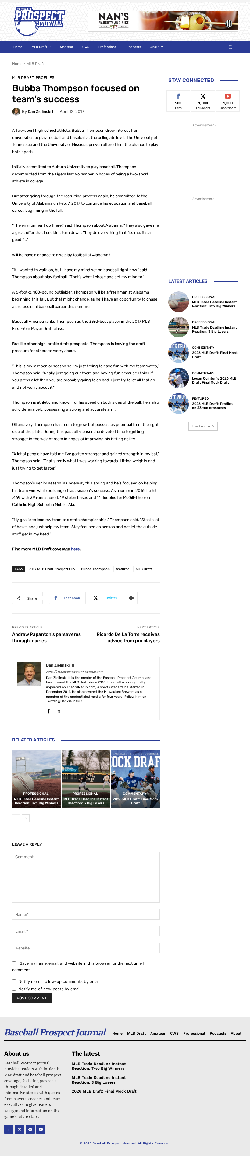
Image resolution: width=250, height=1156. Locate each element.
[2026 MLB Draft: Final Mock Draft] (135, 779)
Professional (35, 793)
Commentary (134, 793)
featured (123, 569)
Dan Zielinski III (42, 111)
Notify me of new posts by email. (49, 988)
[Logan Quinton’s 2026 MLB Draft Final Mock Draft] (178, 378)
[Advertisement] (203, 158)
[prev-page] (16, 818)
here (75, 549)
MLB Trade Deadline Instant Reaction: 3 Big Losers (85, 801)
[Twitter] (59, 710)
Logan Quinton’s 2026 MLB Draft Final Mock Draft (214, 380)
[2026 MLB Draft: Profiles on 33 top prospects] (178, 403)
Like (178, 95)
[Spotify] (30, 1129)
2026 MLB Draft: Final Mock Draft (135, 801)
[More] (131, 598)
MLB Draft (35, 63)
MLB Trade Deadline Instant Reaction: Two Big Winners (36, 801)
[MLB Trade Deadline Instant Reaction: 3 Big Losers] (86, 779)
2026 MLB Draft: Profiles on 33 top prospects (212, 406)
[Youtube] (40, 1129)
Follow (203, 95)
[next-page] (26, 818)
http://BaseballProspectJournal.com (74, 672)
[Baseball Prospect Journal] (45, 21)
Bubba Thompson (95, 569)
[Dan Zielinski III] (17, 112)
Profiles (45, 78)
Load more (201, 426)
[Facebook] (48, 710)
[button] (231, 47)
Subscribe (228, 95)
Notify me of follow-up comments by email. (59, 981)
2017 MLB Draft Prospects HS (52, 569)
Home (17, 63)
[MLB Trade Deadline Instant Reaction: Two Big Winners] (36, 779)
